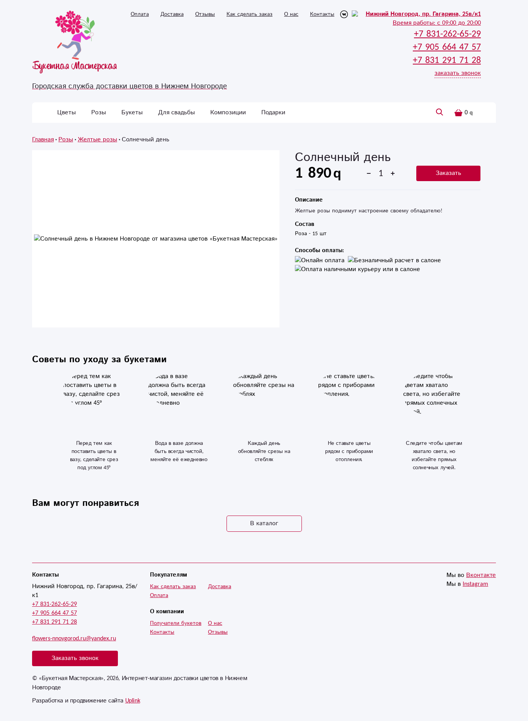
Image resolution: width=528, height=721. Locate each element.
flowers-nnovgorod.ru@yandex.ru (74, 638)
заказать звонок (457, 73)
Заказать (448, 173)
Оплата (140, 14)
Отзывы (205, 14)
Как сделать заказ (250, 14)
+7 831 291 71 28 (54, 622)
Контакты (322, 14)
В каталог (264, 523)
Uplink (132, 700)
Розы (98, 112)
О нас (291, 14)
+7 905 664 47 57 (54, 613)
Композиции (228, 112)
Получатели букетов (175, 623)
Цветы (66, 112)
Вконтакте (481, 575)
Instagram (475, 584)
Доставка (172, 14)
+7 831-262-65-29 (54, 604)
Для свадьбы (176, 112)
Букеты (132, 112)
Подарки (273, 112)
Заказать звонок (75, 658)
